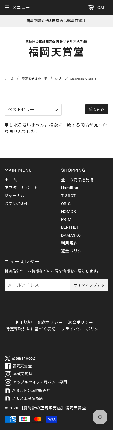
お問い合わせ (17, 203)
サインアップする (89, 285)
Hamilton (69, 187)
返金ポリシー (73, 251)
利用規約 (69, 243)
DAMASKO (71, 235)
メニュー (21, 7)
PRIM (66, 219)
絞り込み (97, 109)
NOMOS (68, 211)
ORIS (66, 203)
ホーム (9, 78)
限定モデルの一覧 (35, 78)
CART (102, 7)
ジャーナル (15, 195)
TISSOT (68, 195)
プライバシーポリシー (82, 329)
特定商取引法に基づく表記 (31, 329)
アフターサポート (21, 187)
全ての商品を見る (77, 180)
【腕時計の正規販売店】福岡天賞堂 (53, 408)
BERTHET (70, 227)
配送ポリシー (50, 322)
